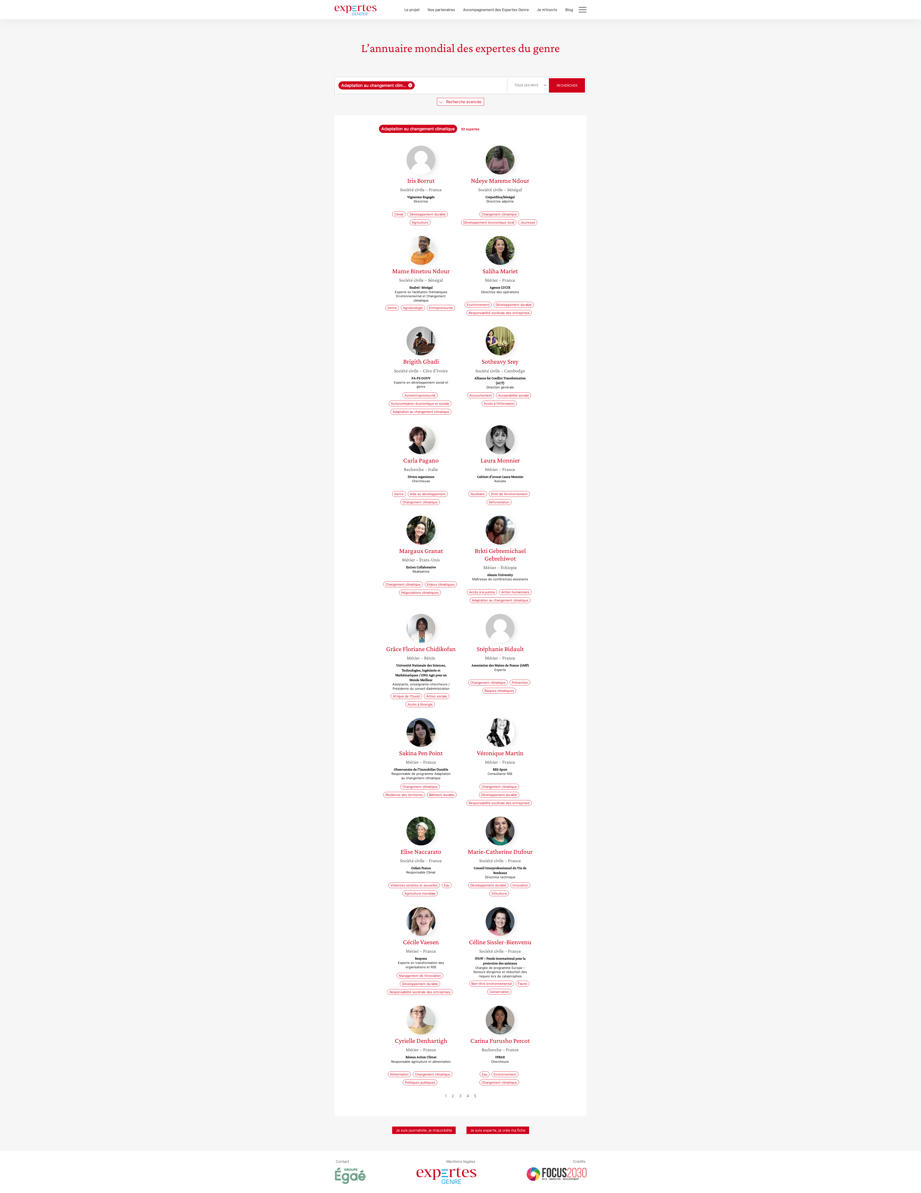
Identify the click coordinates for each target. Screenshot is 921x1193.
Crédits (579, 1161)
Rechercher (567, 85)
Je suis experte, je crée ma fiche (497, 1130)
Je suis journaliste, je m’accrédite (424, 1130)
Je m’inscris (547, 9)
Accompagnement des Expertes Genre (496, 9)
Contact (342, 1161)
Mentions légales (460, 1161)
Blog (569, 9)
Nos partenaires (441, 9)
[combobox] (421, 85)
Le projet (411, 9)
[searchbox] (459, 85)
